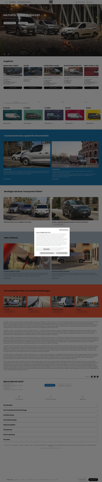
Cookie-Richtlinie (46, 249)
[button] (47, 253)
